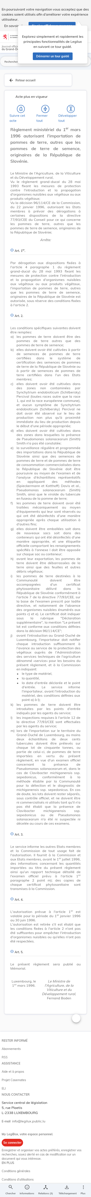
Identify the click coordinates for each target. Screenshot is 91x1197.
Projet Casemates (14, 1080)
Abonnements (11, 1049)
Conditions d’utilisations (18, 1179)
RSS (5, 1057)
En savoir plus (15, 26)
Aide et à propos (13, 1072)
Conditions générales (16, 1171)
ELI (4, 1088)
